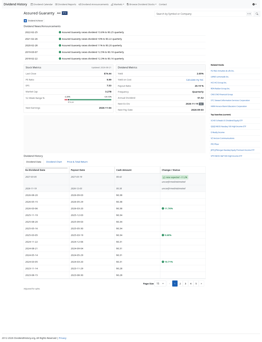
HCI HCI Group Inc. (219, 82)
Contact (163, 4)
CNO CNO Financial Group (222, 94)
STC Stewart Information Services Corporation (230, 100)
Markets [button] (118, 4)
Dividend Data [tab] (33, 161)
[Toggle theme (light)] (254, 4)
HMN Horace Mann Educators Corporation (229, 106)
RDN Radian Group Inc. (220, 88)
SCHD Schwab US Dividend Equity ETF (227, 120)
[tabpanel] (115, 228)
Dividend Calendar (43, 4)
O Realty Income (218, 132)
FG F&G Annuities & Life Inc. (222, 71)
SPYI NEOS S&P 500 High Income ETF (226, 156)
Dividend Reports (67, 4)
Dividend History (15, 4)
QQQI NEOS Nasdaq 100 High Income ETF (228, 126)
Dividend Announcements (95, 4)
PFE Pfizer (215, 144)
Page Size (148, 283)
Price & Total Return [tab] (77, 161)
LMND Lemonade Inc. (220, 76)
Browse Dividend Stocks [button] (142, 4)
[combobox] (204, 14)
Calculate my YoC (194, 79)
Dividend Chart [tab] (54, 161)
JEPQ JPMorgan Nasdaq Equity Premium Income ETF (232, 150)
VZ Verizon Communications (222, 138)
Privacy (62, 337)
